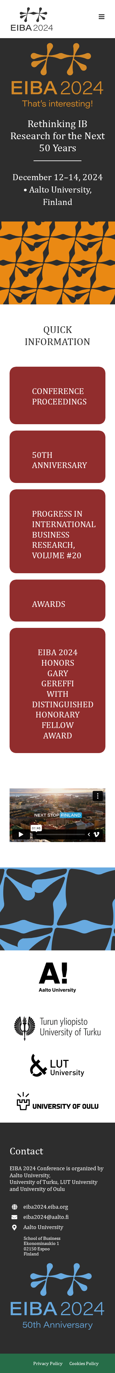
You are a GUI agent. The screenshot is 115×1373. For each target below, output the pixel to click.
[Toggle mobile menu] (102, 16)
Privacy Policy (48, 1363)
